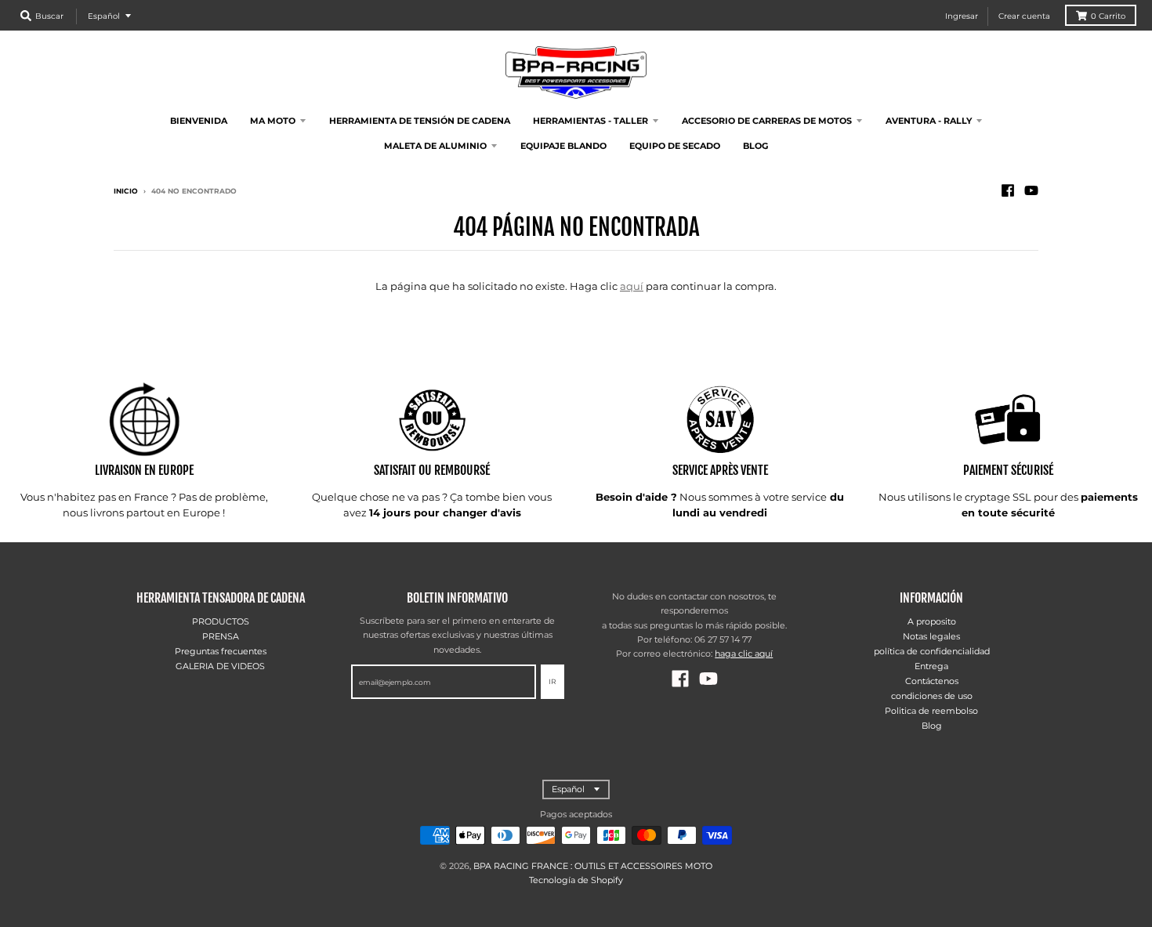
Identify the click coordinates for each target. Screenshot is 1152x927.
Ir (552, 681)
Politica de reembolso (931, 710)
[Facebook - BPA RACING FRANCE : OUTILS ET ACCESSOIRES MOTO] (1008, 190)
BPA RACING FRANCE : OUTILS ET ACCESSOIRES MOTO (592, 865)
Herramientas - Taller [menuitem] (590, 120)
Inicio (126, 190)
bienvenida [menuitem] (198, 120)
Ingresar (961, 16)
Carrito (1108, 16)
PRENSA (220, 636)
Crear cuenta (1024, 16)
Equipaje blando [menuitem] (563, 145)
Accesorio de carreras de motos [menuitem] (767, 120)
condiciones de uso (932, 695)
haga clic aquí (744, 653)
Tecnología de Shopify (576, 879)
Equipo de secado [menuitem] (674, 145)
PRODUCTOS (220, 621)
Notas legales (931, 636)
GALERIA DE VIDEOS (220, 666)
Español (104, 16)
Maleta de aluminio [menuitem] (435, 145)
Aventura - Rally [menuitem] (929, 120)
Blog (932, 725)
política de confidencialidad (932, 651)
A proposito (931, 621)
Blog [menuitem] (755, 145)
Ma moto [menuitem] (272, 120)
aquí (631, 286)
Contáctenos (931, 680)
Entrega (931, 666)
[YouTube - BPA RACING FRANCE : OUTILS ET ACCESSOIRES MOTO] (1031, 190)
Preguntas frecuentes (220, 651)
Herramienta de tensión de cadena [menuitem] (419, 120)
